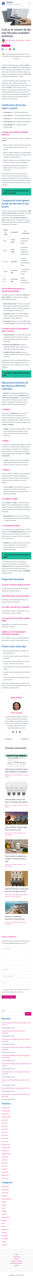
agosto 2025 (5, 1120)
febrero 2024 (5, 1175)
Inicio (16, 1254)
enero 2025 (5, 1141)
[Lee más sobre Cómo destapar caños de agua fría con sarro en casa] (16, 818)
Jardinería (4, 1211)
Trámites (4, 1241)
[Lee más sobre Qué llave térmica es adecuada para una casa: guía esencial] (16, 878)
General (4, 1205)
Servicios (4, 1232)
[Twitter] (6, 49)
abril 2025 (4, 1132)
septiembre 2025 (6, 1117)
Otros (13, 894)
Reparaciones (6, 45)
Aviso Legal (16, 1256)
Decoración (5, 1192)
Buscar (3, 1010)
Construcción (8, 894)
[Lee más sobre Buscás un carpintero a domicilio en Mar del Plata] (16, 907)
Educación (4, 1196)
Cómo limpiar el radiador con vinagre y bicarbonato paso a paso (15, 858)
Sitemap (16, 1265)
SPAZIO (9, 2)
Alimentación (5, 1186)
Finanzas (4, 1202)
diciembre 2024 (6, 1144)
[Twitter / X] (16, 732)
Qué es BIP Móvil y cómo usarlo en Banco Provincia (16, 1088)
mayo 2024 (5, 1166)
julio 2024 (4, 1160)
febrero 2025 (5, 1138)
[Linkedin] (14, 49)
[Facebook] (2, 49)
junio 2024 (4, 1163)
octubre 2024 (5, 1150)
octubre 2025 (5, 1114)
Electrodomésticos (6, 1199)
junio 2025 (4, 1126)
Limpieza (4, 1214)
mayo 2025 (5, 1129)
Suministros (5, 1235)
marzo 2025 (5, 1135)
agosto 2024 (5, 1157)
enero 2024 (5, 1178)
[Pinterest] (10, 49)
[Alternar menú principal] (29, 3)
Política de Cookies (16, 1261)
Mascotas (4, 1220)
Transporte (4, 1245)
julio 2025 (4, 1123)
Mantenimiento (6, 1217)
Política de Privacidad (16, 1263)
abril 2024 (4, 1169)
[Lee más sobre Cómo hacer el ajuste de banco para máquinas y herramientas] (16, 760)
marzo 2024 (5, 1172)
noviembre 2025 (6, 1111)
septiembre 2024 (6, 1153)
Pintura (4, 1226)
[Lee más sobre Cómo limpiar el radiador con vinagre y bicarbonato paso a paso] (16, 846)
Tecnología (5, 1238)
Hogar (3, 1208)
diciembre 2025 (6, 1108)
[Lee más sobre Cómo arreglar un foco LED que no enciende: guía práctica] (16, 789)
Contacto (16, 1258)
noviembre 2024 (6, 1147)
